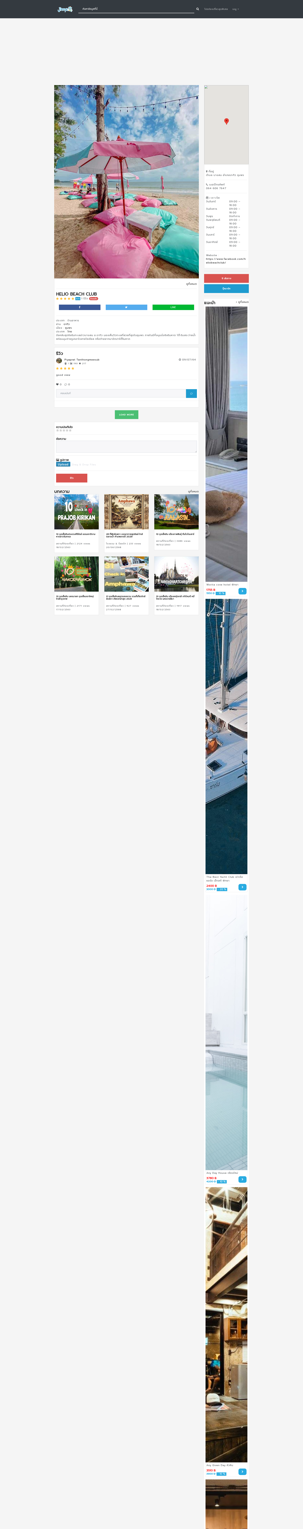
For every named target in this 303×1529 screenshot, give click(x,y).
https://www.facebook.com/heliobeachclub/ (226, 261)
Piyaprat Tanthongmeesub (82, 360)
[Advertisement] (151, 51)
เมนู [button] (235, 9)
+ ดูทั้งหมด (242, 302)
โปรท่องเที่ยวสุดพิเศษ (216, 9)
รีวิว (72, 478)
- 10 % (220, 593)
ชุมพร (68, 328)
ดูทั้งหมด (191, 284)
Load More (126, 414)
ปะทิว (67, 324)
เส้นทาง (227, 278)
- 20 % (222, 889)
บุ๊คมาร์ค (226, 288)
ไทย (70, 331)
